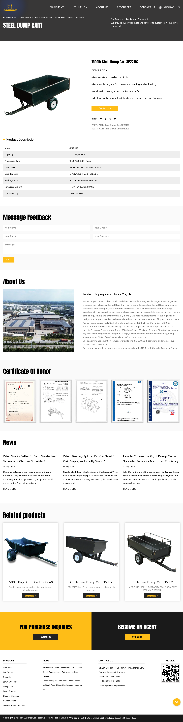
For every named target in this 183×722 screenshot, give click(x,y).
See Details (29, 595)
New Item (7, 668)
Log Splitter (8, 672)
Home (6, 17)
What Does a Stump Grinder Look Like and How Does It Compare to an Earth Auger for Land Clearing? (62, 672)
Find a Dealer (150, 11)
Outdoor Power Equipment (15, 705)
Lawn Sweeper (9, 682)
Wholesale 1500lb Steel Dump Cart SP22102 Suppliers (87, 718)
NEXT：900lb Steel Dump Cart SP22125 (110, 129)
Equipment (57, 7)
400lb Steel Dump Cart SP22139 (91, 582)
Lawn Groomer (9, 691)
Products (15, 17)
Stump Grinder (9, 701)
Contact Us (147, 7)
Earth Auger (61, 11)
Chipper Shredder (11, 696)
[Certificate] (55, 401)
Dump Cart (27, 17)
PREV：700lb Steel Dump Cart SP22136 (110, 125)
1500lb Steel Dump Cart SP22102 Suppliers (123, 326)
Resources (124, 7)
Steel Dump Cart (43, 17)
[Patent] (19, 401)
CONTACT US (46, 636)
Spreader (7, 677)
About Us (102, 7)
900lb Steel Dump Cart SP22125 (152, 582)
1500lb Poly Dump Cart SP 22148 (30, 582)
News (127, 11)
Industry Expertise (106, 11)
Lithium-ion (79, 7)
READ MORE (9, 489)
